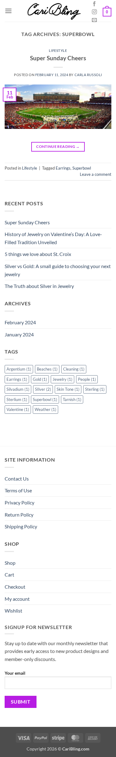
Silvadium (17, 389)
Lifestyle (58, 50)
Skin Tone (68, 389)
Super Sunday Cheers (58, 58)
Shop (10, 563)
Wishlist (13, 610)
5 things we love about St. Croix (38, 254)
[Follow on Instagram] (94, 12)
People (87, 379)
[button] (8, 10)
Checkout (15, 587)
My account (17, 599)
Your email (15, 673)
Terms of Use (18, 490)
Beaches (47, 369)
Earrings (63, 168)
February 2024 (20, 322)
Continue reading (58, 146)
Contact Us (17, 478)
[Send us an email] (94, 20)
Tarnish (72, 399)
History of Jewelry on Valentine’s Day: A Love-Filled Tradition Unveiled (53, 238)
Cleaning (73, 369)
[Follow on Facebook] (94, 4)
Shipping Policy (21, 526)
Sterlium (16, 399)
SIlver (43, 389)
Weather (45, 409)
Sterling (95, 389)
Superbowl (81, 168)
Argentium (18, 369)
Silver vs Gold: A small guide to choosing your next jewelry (58, 270)
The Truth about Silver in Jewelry (39, 286)
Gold (40, 379)
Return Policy (19, 515)
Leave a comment (95, 174)
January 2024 (19, 334)
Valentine (17, 409)
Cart (9, 574)
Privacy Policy (19, 502)
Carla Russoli (88, 75)
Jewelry (62, 379)
